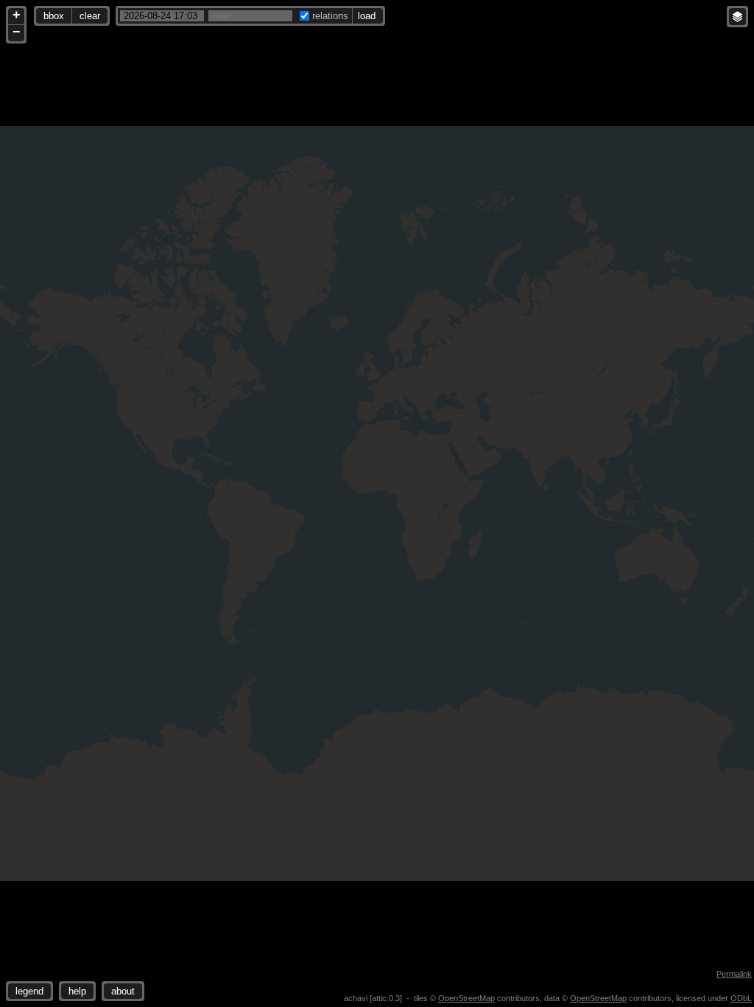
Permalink (734, 973)
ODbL (741, 998)
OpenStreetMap (466, 998)
